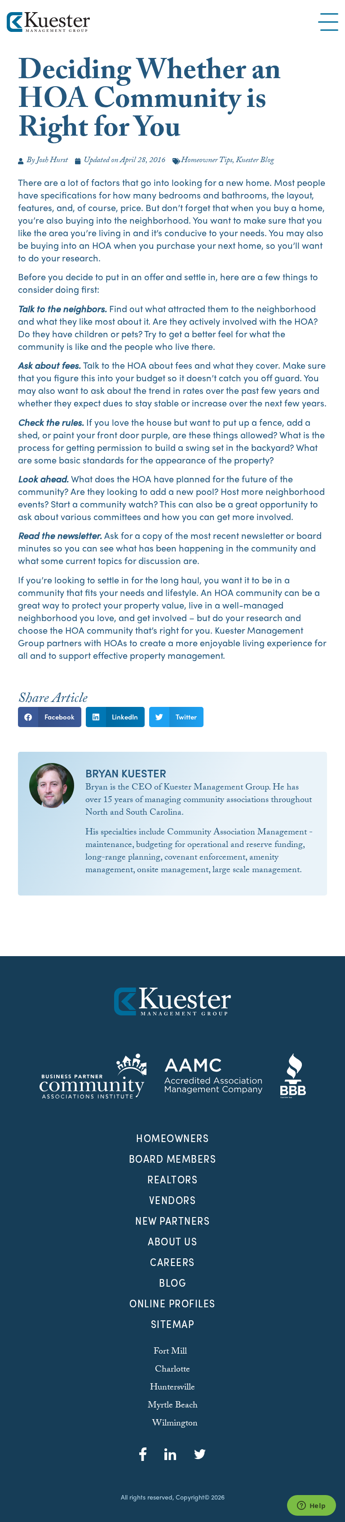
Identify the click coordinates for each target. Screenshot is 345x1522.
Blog (172, 1282)
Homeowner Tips (206, 161)
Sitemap (173, 1324)
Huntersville (172, 1388)
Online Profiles (172, 1303)
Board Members (173, 1158)
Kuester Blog (255, 161)
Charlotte (172, 1370)
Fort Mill (170, 1352)
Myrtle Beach (173, 1406)
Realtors (172, 1179)
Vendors (172, 1200)
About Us (172, 1241)
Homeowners (172, 1138)
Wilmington (175, 1424)
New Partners (172, 1220)
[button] (49, 717)
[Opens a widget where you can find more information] (311, 1506)
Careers (172, 1262)
